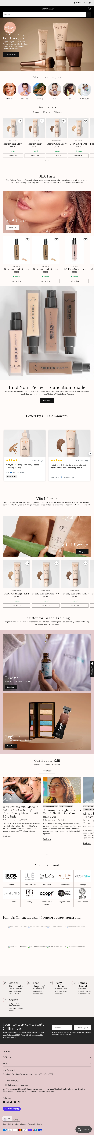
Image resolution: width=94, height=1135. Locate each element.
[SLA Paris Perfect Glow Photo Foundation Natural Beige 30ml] (16, 249)
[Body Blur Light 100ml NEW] (78, 128)
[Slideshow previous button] (4, 453)
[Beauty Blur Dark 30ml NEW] (56, 128)
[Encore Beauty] (47, 9)
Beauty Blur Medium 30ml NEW (45, 595)
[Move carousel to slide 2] (47, 854)
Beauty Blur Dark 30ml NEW (56, 145)
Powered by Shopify (35, 1124)
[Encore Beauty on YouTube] (15, 1102)
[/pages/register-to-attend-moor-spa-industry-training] (47, 662)
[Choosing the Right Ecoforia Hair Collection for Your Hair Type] (62, 790)
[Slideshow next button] (90, 453)
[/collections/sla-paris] (47, 212)
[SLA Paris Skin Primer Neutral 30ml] (74, 249)
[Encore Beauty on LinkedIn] (18, 1102)
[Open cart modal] (89, 9)
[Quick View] (20, 121)
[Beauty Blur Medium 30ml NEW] (35, 128)
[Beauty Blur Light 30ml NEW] (13, 128)
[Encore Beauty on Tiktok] (11, 1102)
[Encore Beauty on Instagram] (7, 1102)
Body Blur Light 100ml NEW (78, 145)
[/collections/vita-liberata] (47, 44)
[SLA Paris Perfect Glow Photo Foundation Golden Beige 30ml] (45, 249)
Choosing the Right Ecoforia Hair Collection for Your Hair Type (62, 813)
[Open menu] (4, 9)
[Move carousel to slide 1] (46, 854)
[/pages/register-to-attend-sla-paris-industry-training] (47, 721)
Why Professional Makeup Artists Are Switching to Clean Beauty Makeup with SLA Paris (21, 811)
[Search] (88, 14)
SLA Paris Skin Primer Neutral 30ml (75, 270)
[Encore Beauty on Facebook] (4, 1102)
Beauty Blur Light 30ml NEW (12, 145)
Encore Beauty (21, 1124)
